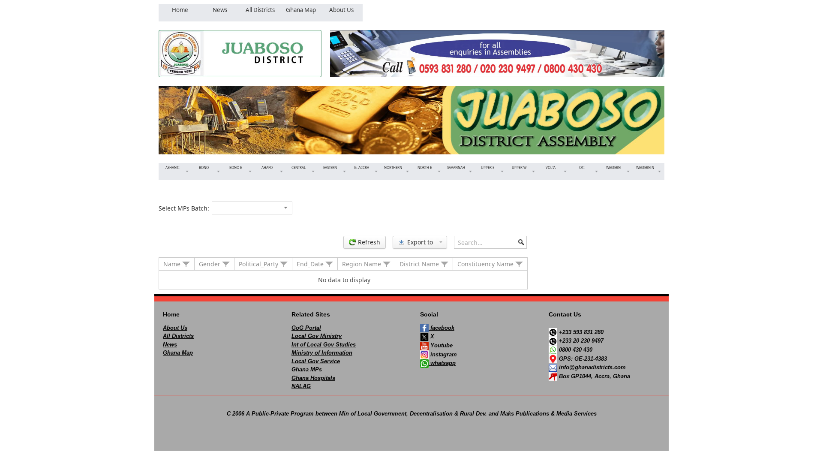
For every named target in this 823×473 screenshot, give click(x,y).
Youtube (441, 345)
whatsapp (442, 363)
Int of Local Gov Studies (323, 344)
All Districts (178, 336)
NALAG (301, 386)
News (170, 344)
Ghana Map (178, 352)
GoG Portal (306, 328)
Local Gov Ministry (316, 336)
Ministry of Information (321, 352)
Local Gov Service (315, 361)
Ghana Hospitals (313, 378)
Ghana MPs (306, 369)
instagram (443, 354)
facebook (441, 328)
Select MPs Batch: (184, 208)
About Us (175, 328)
